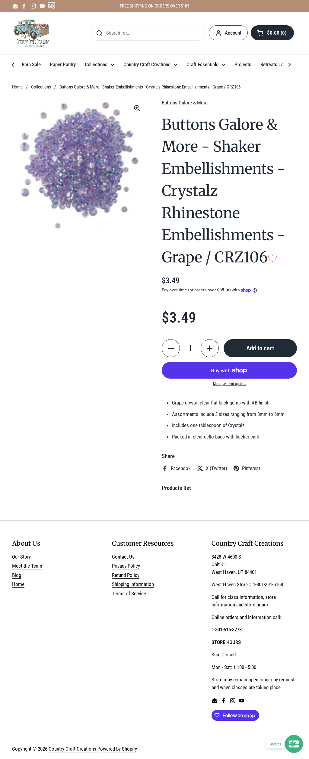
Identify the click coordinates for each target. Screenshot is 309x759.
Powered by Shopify (117, 749)
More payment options (229, 384)
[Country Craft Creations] (32, 33)
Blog (16, 575)
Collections (41, 87)
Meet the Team (27, 566)
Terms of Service (129, 593)
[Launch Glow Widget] (294, 744)
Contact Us (123, 557)
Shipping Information (133, 584)
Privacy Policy (126, 566)
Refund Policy (125, 575)
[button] (272, 32)
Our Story (21, 557)
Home (17, 87)
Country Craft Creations (72, 749)
